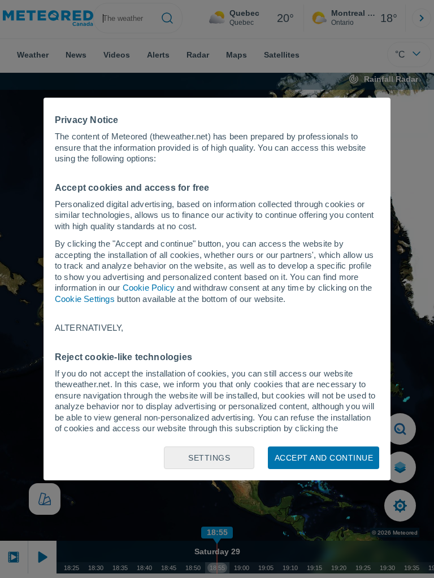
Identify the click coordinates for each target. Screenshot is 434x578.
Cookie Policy (149, 287)
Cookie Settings (85, 299)
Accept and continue (324, 457)
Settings (209, 457)
